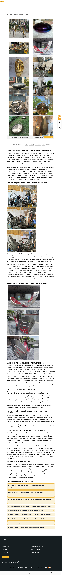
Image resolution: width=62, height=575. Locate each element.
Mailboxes (4, 549)
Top (51, 574)
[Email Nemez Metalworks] (19, 562)
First (27, 144)
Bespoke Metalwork (6, 546)
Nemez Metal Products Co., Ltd (25, 567)
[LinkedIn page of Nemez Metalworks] (12, 562)
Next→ (39, 144)
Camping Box (5, 552)
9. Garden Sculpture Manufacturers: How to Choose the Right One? (27, 527)
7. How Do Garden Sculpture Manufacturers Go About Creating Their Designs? (30, 519)
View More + (5, 556)
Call (10, 574)
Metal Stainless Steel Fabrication (9, 544)
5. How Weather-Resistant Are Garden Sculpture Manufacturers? (26, 510)
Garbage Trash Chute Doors (37, 546)
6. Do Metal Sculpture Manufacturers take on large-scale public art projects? (29, 514)
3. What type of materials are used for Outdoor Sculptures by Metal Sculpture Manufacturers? (29, 500)
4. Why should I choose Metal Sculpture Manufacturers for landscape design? (29, 506)
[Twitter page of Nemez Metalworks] (8, 562)
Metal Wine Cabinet (35, 549)
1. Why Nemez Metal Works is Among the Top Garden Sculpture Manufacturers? (26, 486)
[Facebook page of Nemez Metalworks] (4, 562)
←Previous (31, 144)
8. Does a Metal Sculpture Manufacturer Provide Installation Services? (27, 523)
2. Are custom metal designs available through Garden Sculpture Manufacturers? (26, 493)
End (43, 144)
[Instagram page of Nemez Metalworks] (16, 562)
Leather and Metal (35, 552)
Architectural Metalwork (36, 544)
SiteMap (46, 567)
